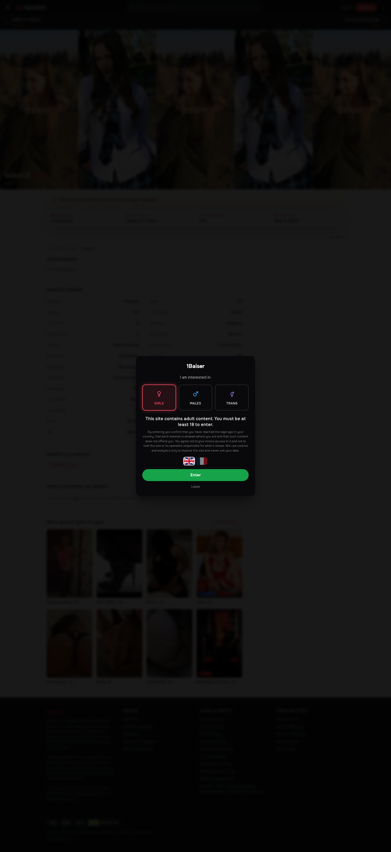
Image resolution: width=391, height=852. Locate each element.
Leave (195, 487)
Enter (195, 475)
